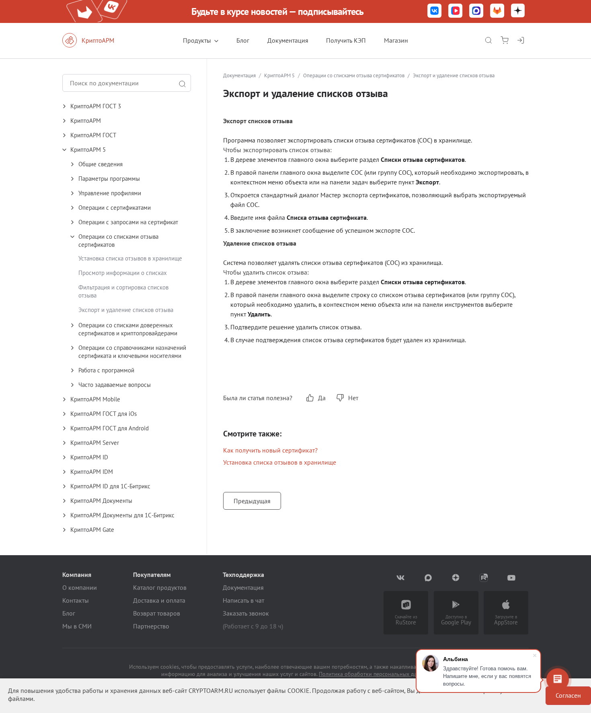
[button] (134, 106)
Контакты (75, 600)
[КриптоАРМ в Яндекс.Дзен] (518, 11)
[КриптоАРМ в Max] (476, 11)
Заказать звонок (246, 613)
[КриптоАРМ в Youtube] (511, 578)
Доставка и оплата (159, 600)
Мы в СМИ (77, 626)
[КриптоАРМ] (96, 40)
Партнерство (151, 626)
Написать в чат (243, 600)
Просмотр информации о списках (122, 273)
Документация (287, 40)
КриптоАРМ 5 (279, 75)
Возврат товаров (156, 613)
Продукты (197, 40)
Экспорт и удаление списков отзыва (125, 310)
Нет (353, 398)
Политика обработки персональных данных (374, 674)
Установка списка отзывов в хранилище (130, 258)
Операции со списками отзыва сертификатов (353, 75)
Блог (242, 40)
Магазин (396, 40)
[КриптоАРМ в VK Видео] (455, 11)
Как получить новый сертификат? (270, 450)
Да (322, 398)
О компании (79, 587)
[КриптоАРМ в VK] (434, 11)
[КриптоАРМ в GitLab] (497, 11)
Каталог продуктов (160, 587)
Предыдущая (252, 501)
